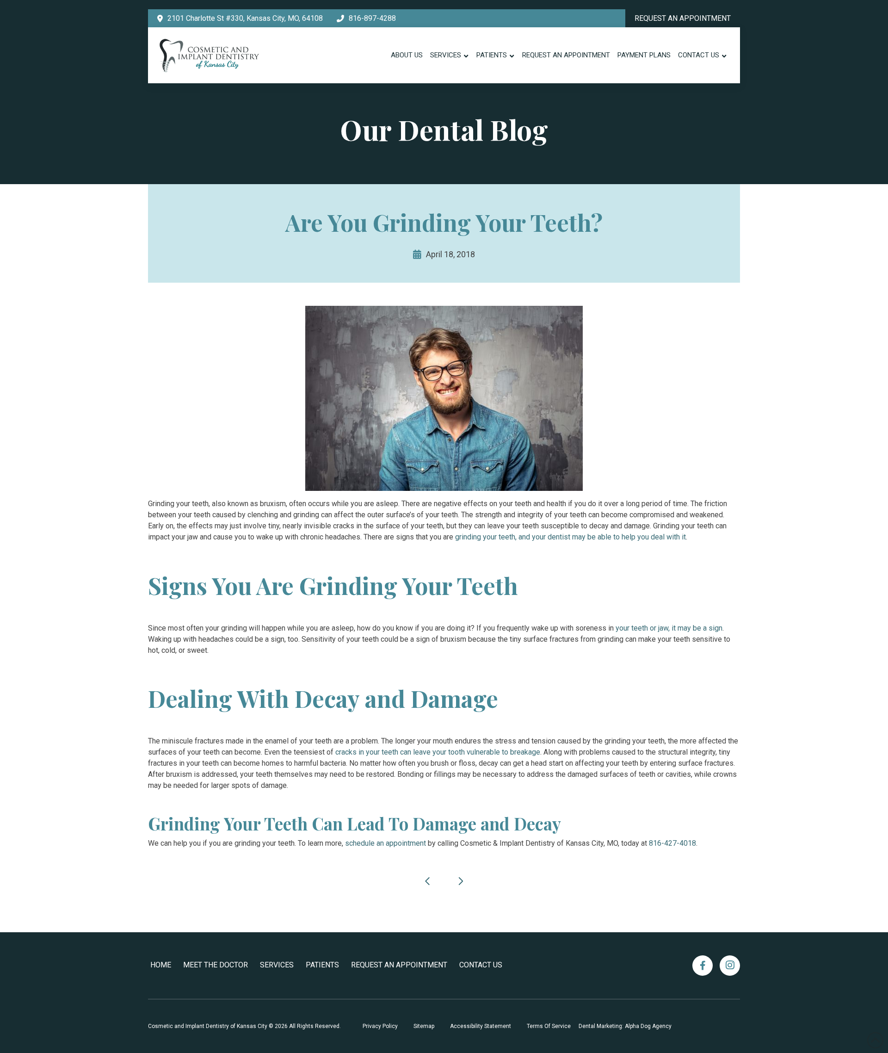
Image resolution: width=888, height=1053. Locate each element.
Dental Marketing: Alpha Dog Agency (625, 1026)
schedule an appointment (385, 843)
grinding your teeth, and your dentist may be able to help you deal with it (570, 537)
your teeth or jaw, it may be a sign (669, 628)
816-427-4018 (672, 843)
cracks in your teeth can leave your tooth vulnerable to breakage (437, 752)
